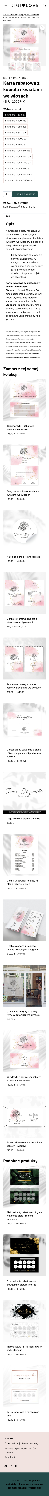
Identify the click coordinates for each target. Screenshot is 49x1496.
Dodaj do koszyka (25, 194)
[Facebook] (5, 1466)
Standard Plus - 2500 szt (19, 180)
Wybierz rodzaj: (12, 109)
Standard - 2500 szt (16, 144)
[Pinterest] (16, 1466)
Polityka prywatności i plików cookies (20, 1450)
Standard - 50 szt (14, 114)
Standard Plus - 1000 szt (19, 174)
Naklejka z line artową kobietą (23, 556)
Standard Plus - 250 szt (18, 162)
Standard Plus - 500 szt (18, 168)
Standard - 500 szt (15, 132)
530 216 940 (28, 206)
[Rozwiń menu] (5, 5)
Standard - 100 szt (15, 120)
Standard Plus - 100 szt (18, 156)
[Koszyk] (44, 5)
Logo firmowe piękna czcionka (23, 818)
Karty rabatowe (15, 78)
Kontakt (9, 1438)
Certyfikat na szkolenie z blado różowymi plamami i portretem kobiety (24, 753)
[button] (42, 27)
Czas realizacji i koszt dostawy (21, 1443)
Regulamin (10, 1457)
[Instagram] (11, 1466)
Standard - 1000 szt (16, 138)
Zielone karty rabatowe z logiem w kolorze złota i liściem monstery (24, 1216)
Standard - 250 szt (15, 126)
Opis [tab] (7, 216)
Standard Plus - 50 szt (17, 150)
